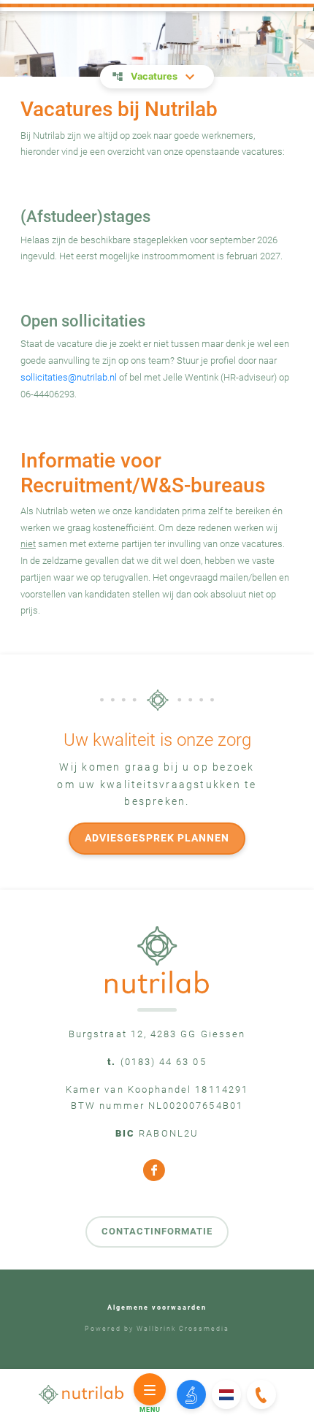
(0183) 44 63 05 (163, 1061)
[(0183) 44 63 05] (261, 1395)
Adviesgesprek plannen (157, 838)
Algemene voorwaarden (157, 1308)
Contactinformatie (157, 1231)
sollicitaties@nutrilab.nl (68, 377)
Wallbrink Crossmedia (183, 1328)
